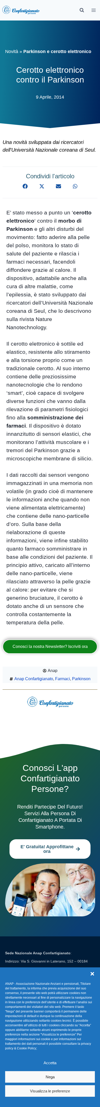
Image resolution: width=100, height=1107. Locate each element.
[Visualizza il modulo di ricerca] (81, 10)
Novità (11, 51)
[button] (92, 973)
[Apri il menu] (93, 10)
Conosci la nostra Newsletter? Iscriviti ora (50, 646)
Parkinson (81, 679)
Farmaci (62, 679)
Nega (50, 1077)
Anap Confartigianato (33, 679)
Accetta (50, 1063)
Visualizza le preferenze (50, 1091)
